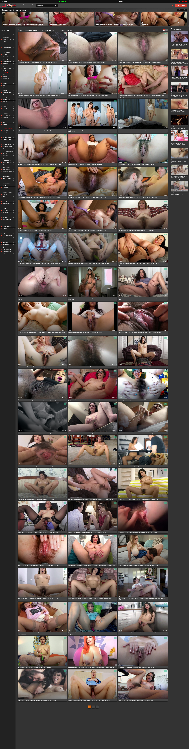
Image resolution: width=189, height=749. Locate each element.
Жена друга (6, 78)
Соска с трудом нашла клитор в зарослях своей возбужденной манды (87, 197)
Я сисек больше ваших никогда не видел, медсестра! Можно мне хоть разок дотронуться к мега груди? (92, 298)
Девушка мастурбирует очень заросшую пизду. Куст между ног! (34, 667)
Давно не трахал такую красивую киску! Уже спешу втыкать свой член (87, 230)
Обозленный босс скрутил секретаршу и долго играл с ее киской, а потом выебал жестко (41, 466)
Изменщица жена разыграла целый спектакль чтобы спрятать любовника (138, 565)
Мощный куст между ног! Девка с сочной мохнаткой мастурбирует (136, 700)
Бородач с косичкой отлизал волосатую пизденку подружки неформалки (138, 197)
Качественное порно (6, 184)
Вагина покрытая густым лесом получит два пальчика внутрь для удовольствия (89, 598)
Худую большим (7, 251)
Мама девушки (7, 92)
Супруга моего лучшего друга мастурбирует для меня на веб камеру (136, 667)
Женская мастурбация (6, 175)
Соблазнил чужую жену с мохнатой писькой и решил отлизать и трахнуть (37, 62)
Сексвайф (5, 104)
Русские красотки (7, 66)
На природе (6, 97)
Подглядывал (6, 99)
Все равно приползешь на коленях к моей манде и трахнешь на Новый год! (88, 95)
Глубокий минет (7, 44)
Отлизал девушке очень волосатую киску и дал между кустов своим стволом (139, 367)
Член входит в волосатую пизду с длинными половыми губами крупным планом (39, 164)
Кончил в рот (6, 35)
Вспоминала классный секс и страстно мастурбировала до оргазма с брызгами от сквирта (42, 433)
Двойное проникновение (7, 159)
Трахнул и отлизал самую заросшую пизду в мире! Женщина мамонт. (137, 230)
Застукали (5, 83)
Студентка (5, 117)
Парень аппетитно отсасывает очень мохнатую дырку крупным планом (138, 532)
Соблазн (5, 108)
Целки (4, 247)
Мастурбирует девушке (6, 204)
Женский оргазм (7, 171)
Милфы (5, 208)
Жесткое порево (7, 178)
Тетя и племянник (7, 120)
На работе (5, 149)
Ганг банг (5, 153)
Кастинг (5, 88)
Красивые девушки (5, 230)
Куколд (5, 90)
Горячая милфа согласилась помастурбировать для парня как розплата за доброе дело (91, 565)
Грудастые (5, 155)
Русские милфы (7, 56)
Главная (4, 1)
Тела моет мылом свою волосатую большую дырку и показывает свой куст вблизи (90, 433)
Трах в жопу (6, 244)
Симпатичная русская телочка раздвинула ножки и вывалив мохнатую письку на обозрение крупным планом (39, 264)
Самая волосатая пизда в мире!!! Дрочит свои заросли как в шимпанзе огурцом (89, 263)
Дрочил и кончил (7, 164)
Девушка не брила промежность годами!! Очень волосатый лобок (85, 400)
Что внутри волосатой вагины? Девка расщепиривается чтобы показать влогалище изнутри (40, 298)
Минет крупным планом (7, 40)
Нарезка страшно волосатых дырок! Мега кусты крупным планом (35, 230)
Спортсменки (6, 115)
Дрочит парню (6, 167)
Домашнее (5, 63)
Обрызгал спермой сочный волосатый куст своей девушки (84, 466)
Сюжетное (5, 113)
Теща (4, 122)
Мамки (4, 196)
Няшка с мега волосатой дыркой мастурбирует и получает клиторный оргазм (139, 632)
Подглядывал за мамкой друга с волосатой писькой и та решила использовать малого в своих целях (92, 130)
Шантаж (5, 127)
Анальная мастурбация (6, 131)
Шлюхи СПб (62, 1)
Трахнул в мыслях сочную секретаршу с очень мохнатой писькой (136, 466)
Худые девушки (7, 249)
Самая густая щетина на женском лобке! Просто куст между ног (85, 367)
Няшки (4, 215)
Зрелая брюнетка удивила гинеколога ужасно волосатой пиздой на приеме (38, 532)
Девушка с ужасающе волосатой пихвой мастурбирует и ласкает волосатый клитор (90, 499)
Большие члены (7, 142)
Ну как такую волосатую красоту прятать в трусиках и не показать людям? (138, 499)
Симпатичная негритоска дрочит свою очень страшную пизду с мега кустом (38, 400)
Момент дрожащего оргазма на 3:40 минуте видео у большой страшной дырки (39, 565)
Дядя (4, 85)
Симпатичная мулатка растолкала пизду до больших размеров (85, 164)
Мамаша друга (6, 94)
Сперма (5, 237)
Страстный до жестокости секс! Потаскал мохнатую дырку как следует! (37, 700)
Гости (4, 74)
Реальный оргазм (7, 224)
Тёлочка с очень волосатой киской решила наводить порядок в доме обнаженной (140, 332)
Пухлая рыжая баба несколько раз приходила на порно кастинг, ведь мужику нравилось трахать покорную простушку (41, 333)
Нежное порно (6, 212)
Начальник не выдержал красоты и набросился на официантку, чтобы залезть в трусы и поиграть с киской (41, 633)
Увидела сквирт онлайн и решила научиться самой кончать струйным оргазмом (140, 433)
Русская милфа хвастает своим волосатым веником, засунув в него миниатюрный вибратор (90, 633)
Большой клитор (7, 146)
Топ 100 (121, 1)
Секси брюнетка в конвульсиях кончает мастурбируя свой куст (85, 332)
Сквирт (4, 233)
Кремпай (5, 194)
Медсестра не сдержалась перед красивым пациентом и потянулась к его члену (89, 700)
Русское (5, 54)
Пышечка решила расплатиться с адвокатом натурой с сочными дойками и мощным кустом (141, 264)
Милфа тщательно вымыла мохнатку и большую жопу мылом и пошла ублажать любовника (39, 96)
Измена (5, 76)
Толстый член (6, 240)
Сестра (4, 106)
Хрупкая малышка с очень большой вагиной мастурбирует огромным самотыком (39, 130)
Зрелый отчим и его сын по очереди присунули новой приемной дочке (87, 532)
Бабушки (5, 254)
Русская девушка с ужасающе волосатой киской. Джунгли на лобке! (36, 499)
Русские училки (7, 59)
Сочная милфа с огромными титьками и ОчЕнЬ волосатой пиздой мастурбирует (39, 197)
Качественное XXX (181, 1)
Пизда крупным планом (7, 220)
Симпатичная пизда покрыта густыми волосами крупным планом (136, 164)
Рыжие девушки (7, 226)
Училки (5, 124)
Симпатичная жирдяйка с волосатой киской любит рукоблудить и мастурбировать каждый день (143, 298)
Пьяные (5, 101)
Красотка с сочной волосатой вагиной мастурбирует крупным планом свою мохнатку (41, 367)
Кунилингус (6, 37)
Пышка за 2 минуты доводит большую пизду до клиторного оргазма (86, 62)
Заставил (5, 81)
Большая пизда (7, 137)
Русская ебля (6, 52)
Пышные (5, 217)
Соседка (5, 110)
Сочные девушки (7, 235)
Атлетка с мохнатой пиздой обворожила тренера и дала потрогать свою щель (38, 598)
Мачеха (5, 201)
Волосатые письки (8, 151)
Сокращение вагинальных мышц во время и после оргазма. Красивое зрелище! (140, 62)
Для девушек (6, 169)
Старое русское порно (7, 69)
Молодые (5, 210)
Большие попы (7, 139)
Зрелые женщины (7, 180)
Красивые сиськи (7, 192)
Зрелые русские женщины (7, 49)
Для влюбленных (7, 162)
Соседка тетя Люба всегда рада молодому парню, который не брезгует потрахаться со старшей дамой (141, 96)
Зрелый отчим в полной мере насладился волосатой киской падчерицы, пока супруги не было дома (142, 599)
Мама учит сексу (7, 199)
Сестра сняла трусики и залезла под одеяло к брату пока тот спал (136, 130)
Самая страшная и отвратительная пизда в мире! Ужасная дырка (136, 400)
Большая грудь (7, 135)
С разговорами (7, 61)
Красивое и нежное (6, 189)
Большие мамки (7, 144)
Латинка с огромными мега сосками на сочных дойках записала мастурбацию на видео (91, 667)
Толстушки (5, 242)
